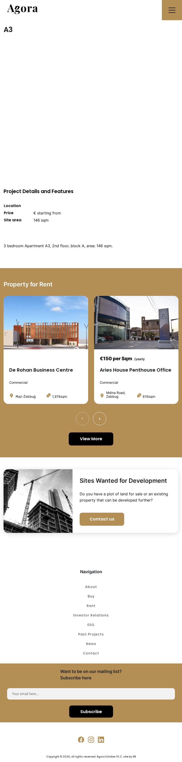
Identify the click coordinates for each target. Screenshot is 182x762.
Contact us (102, 519)
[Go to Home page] (22, 13)
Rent (91, 605)
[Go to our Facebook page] (81, 740)
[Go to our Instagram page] (91, 740)
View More (91, 439)
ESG (91, 624)
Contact (91, 653)
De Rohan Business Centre (41, 370)
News (91, 643)
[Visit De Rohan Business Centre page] (46, 322)
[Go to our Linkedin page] (101, 740)
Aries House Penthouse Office (135, 370)
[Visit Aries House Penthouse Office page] (136, 322)
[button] (172, 10)
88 (134, 756)
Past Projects (91, 634)
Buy (91, 596)
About (91, 586)
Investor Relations (91, 615)
